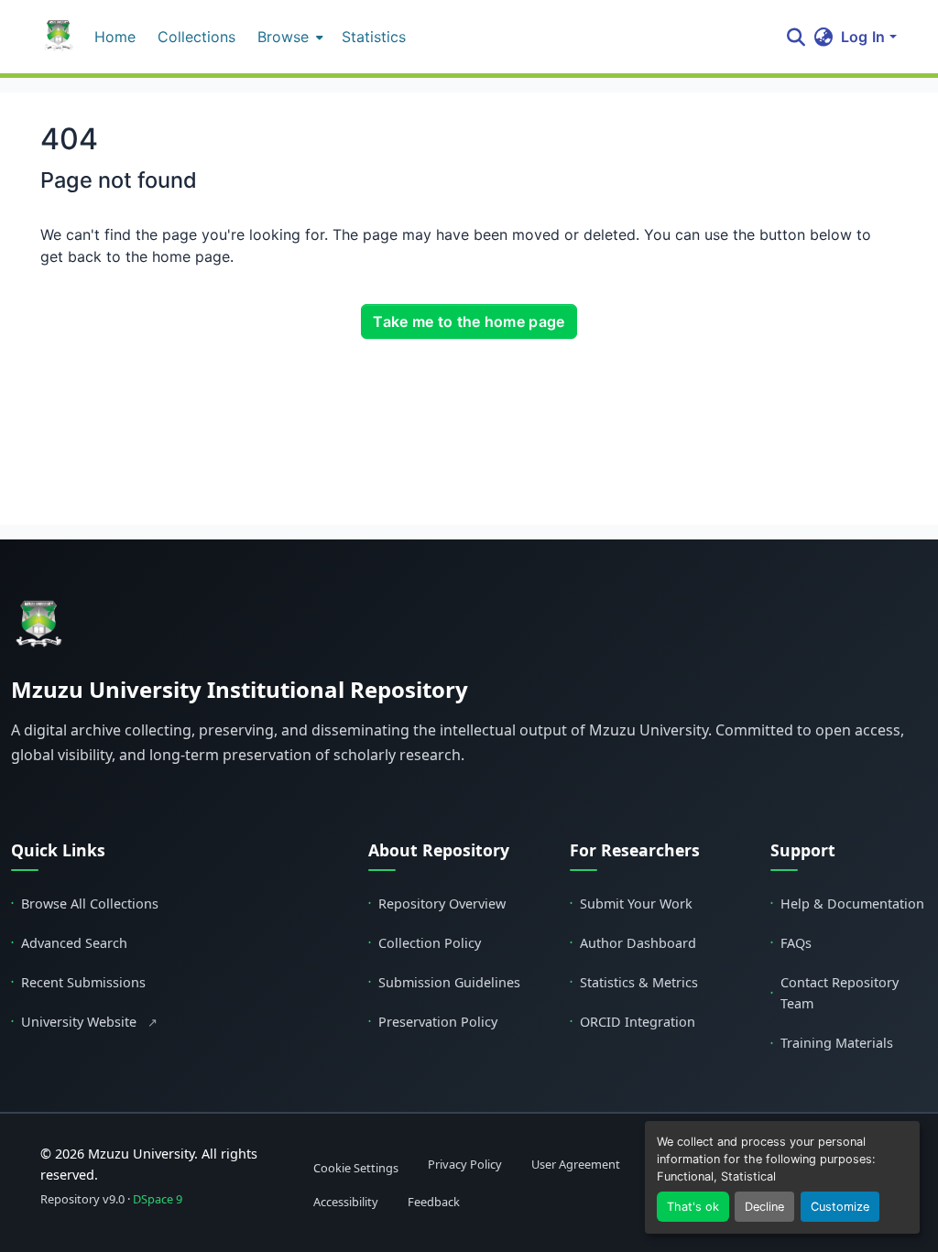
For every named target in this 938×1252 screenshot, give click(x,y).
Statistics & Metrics (634, 982)
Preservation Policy (432, 1021)
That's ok (693, 1207)
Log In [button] (865, 36)
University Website (84, 1021)
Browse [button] (283, 36)
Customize (840, 1207)
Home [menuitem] (115, 36)
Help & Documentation (847, 903)
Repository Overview (437, 903)
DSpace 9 (157, 1199)
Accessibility (345, 1202)
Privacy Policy (465, 1164)
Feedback (434, 1202)
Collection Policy (424, 943)
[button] (58, 36)
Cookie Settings (355, 1167)
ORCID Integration (632, 1021)
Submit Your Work (631, 903)
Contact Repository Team (834, 993)
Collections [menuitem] (196, 36)
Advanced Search (69, 943)
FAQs (791, 943)
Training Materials (831, 1042)
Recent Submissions (78, 982)
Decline (764, 1207)
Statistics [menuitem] (374, 36)
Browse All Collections (84, 903)
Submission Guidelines (444, 982)
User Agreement (575, 1164)
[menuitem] (288, 36)
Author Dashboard (633, 943)
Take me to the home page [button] (468, 321)
